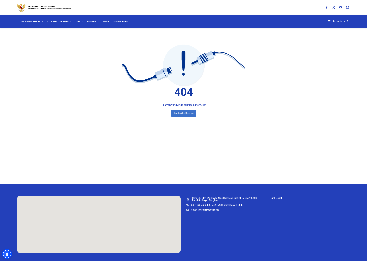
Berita (106, 21)
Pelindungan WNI (120, 21)
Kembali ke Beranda (184, 113)
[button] (7, 254)
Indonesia (337, 21)
